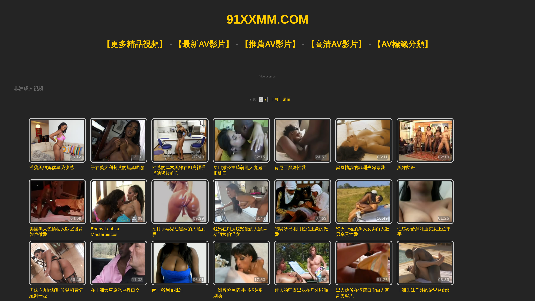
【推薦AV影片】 (270, 43)
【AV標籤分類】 (402, 43)
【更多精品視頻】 (135, 43)
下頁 (274, 99)
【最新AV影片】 (204, 43)
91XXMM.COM (267, 19)
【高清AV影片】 (336, 43)
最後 (286, 99)
